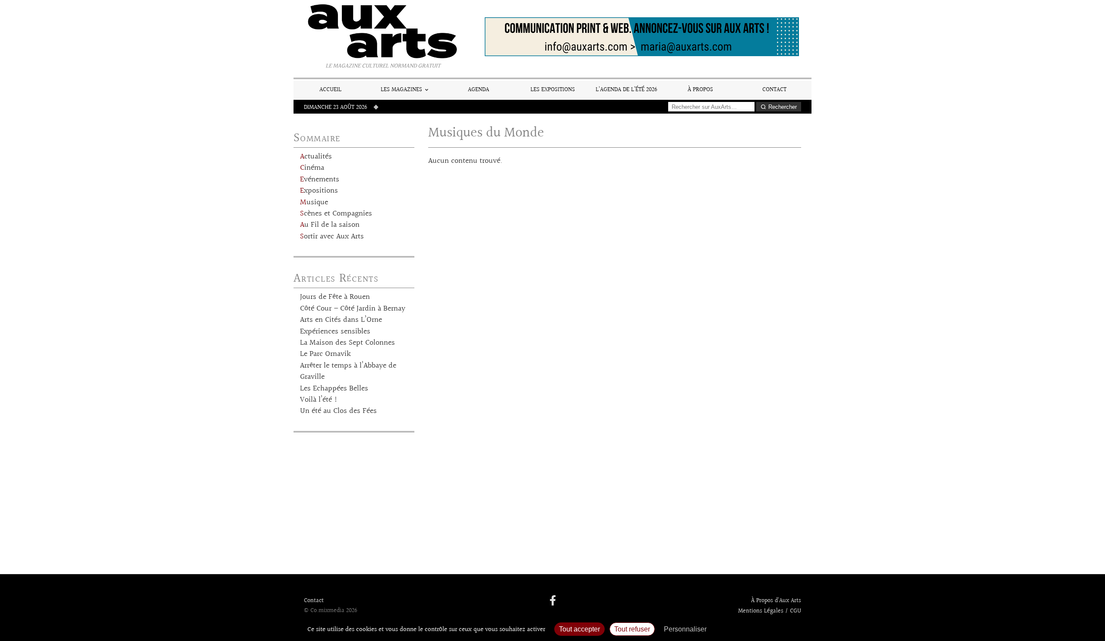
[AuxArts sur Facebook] (552, 601)
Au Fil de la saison (330, 225)
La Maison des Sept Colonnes (347, 343)
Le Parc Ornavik (325, 354)
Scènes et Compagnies (336, 213)
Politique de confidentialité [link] (757, 629)
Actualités (316, 156)
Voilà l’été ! (319, 400)
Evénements (319, 179)
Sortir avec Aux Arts (332, 236)
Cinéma (312, 168)
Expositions (319, 191)
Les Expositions (552, 90)
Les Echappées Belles (334, 389)
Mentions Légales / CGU (769, 611)
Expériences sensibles (335, 332)
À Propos (700, 90)
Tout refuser (632, 629)
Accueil (330, 90)
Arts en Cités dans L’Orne (341, 320)
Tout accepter (579, 629)
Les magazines (401, 90)
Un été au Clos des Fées (338, 411)
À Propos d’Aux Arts (776, 601)
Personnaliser (685, 629)
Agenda (478, 90)
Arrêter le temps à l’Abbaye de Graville (348, 371)
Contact (774, 90)
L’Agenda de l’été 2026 (626, 90)
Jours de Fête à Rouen (335, 297)
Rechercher (782, 107)
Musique (314, 202)
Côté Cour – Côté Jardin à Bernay (352, 309)
